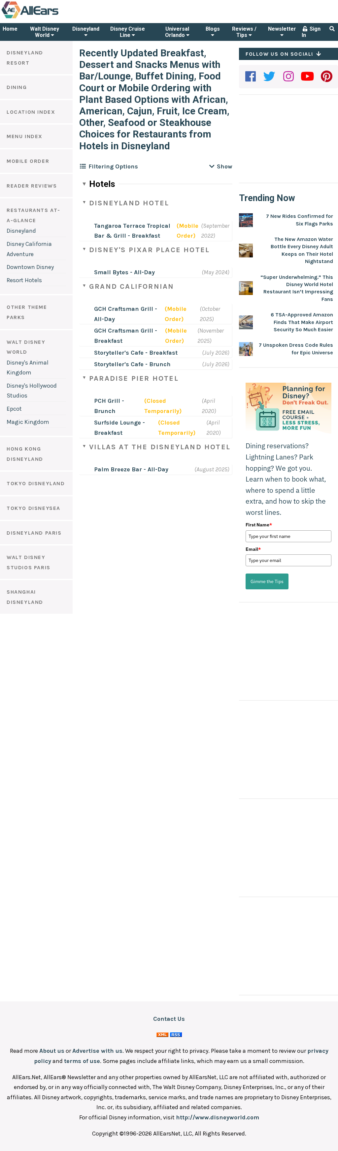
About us (51, 1050)
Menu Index (25, 136)
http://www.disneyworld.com (217, 1117)
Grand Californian (131, 286)
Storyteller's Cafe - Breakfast (136, 352)
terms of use (82, 1061)
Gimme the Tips (267, 581)
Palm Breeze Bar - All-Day (131, 469)
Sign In (311, 32)
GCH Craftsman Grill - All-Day (125, 314)
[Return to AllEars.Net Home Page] (50, 17)
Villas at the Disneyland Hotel (159, 447)
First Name (259, 525)
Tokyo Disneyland (36, 483)
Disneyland (85, 29)
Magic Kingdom (28, 422)
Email (253, 549)
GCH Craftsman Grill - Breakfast (125, 335)
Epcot (14, 408)
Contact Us (169, 1018)
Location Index (31, 112)
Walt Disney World (44, 32)
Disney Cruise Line (127, 32)
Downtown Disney (30, 267)
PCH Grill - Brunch (109, 406)
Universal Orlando (177, 32)
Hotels (102, 184)
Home (10, 29)
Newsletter (282, 29)
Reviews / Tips (244, 32)
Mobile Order (28, 161)
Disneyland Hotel (129, 203)
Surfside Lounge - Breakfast (119, 427)
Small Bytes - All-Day (124, 272)
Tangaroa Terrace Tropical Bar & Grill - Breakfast (132, 231)
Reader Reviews (32, 186)
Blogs (213, 29)
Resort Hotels (24, 280)
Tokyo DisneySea (33, 508)
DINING (17, 87)
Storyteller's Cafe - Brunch (132, 364)
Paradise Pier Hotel (134, 378)
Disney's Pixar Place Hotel (149, 250)
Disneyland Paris (34, 533)
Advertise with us (97, 1050)
